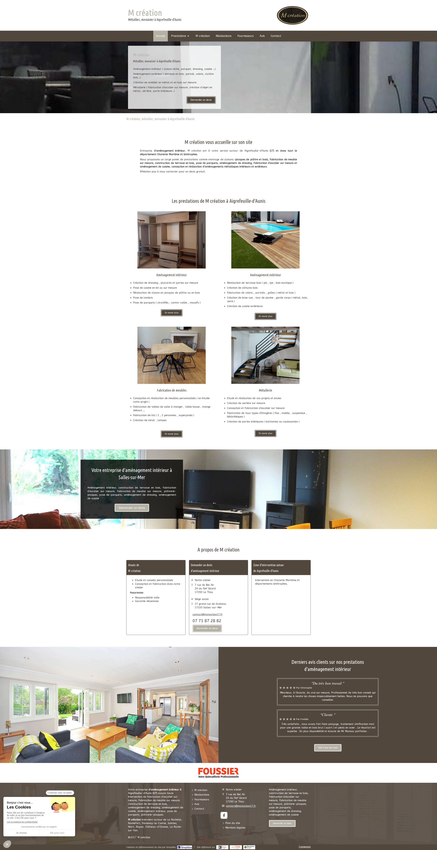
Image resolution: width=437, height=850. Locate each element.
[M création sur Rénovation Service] (249, 847)
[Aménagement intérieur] (171, 239)
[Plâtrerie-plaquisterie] (265, 355)
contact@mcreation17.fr (208, 614)
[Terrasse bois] (265, 239)
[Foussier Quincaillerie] (218, 773)
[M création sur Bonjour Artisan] (222, 847)
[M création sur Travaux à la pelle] (236, 847)
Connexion (305, 846)
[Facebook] (224, 815)
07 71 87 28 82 (207, 620)
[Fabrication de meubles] (171, 355)
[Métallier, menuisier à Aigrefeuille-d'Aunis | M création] (292, 15)
